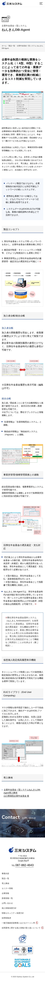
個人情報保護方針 (9, 908)
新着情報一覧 (7, 898)
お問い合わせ (7, 903)
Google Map (22, 860)
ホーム (4, 46)
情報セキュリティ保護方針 (13, 913)
